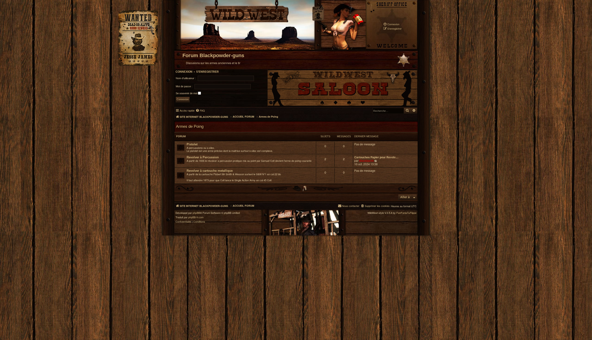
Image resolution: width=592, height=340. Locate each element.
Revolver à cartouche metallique (210, 170)
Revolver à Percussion (203, 157)
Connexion (184, 71)
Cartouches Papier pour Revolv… (376, 157)
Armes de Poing (190, 126)
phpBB (196, 213)
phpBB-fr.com (196, 217)
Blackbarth (366, 161)
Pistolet (192, 144)
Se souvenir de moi (187, 93)
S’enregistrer (207, 71)
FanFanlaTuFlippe (406, 213)
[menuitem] (391, 24)
